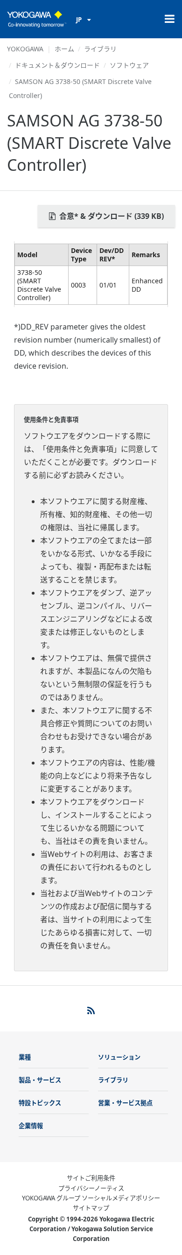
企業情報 (31, 1126)
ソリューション (119, 1057)
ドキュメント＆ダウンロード (57, 65)
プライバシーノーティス (91, 1188)
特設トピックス (40, 1103)
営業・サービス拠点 (125, 1103)
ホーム (64, 48)
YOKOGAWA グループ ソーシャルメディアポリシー (91, 1198)
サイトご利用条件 (91, 1178)
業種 (25, 1057)
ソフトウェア (129, 65)
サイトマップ (91, 1208)
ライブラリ (100, 48)
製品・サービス (40, 1080)
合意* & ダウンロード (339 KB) (110, 216)
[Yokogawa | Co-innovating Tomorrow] (37, 19)
